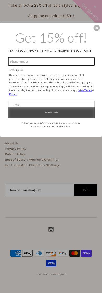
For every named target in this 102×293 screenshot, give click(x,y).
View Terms (85, 90)
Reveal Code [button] (51, 112)
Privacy (13, 94)
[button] (97, 28)
